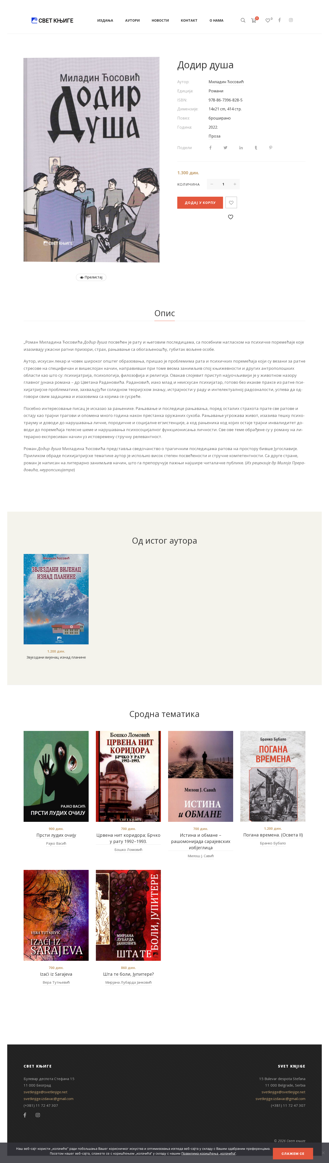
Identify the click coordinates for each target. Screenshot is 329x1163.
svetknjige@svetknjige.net (45, 1091)
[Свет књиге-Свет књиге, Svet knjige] (52, 20)
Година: (184, 127)
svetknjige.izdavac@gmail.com (48, 1098)
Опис (164, 313)
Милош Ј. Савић (201, 855)
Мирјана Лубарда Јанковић (128, 982)
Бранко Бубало (273, 843)
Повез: (183, 118)
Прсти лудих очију (56, 835)
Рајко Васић (56, 843)
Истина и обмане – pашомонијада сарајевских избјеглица (200, 841)
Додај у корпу (200, 202)
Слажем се (293, 1154)
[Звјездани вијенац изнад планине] (56, 599)
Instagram (291, 20)
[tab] (165, 313)
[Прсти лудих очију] (56, 776)
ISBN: (182, 100)
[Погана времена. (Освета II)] (272, 776)
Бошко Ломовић (128, 849)
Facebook (279, 20)
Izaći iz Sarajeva (56, 974)
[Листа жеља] (268, 20)
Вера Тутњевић (56, 982)
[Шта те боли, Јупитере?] (128, 915)
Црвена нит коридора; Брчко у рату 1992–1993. (128, 838)
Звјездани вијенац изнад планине (56, 657)
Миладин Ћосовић (226, 81)
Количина (188, 184)
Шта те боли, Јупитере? (128, 974)
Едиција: (185, 91)
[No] (323, 1152)
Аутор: (183, 81)
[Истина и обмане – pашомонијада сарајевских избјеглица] (200, 776)
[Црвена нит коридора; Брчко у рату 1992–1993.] (128, 776)
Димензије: (187, 109)
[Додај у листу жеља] (231, 202)
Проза (214, 136)
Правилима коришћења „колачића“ (208, 1153)
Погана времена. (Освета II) (273, 835)
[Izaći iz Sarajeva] (56, 915)
